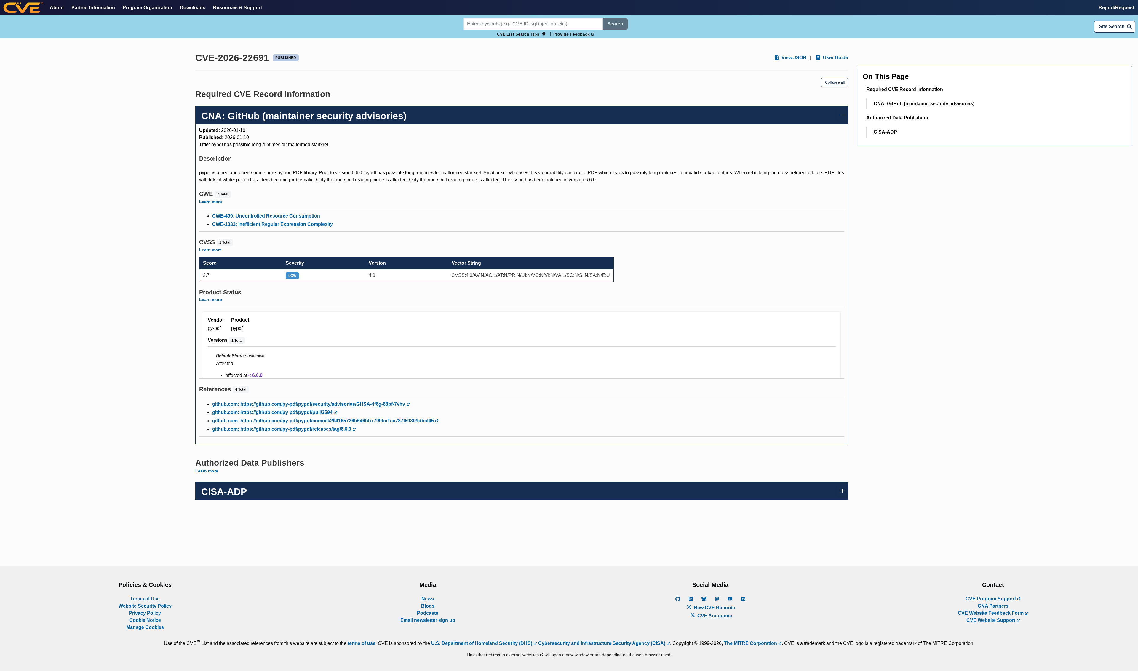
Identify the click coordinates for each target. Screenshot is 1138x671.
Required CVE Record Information (904, 89)
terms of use (361, 643)
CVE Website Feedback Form (991, 613)
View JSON (793, 57)
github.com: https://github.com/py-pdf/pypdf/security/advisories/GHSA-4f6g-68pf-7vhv (309, 404)
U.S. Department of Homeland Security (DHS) (482, 643)
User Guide (835, 57)
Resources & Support (237, 7)
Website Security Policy (145, 605)
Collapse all (835, 82)
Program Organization (147, 7)
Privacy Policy (145, 613)
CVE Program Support (991, 598)
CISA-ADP (885, 132)
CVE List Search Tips (518, 34)
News (427, 598)
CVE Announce (714, 615)
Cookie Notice (145, 620)
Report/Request (1116, 7)
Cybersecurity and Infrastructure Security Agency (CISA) (602, 643)
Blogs (427, 605)
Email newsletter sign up (427, 620)
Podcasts (427, 613)
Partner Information (93, 7)
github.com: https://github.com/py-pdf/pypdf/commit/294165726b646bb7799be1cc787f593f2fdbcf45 (323, 420)
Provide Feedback (572, 34)
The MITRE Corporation (751, 643)
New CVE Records (714, 607)
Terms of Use (145, 598)
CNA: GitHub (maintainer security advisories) (924, 103)
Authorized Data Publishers (897, 117)
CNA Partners (993, 605)
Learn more (210, 201)
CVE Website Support (991, 620)
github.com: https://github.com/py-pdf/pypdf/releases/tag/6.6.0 (282, 429)
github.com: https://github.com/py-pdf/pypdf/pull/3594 (273, 412)
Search (615, 23)
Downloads (192, 7)
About (57, 7)
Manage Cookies (145, 627)
